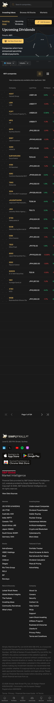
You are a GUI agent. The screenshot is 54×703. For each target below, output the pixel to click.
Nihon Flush (13, 247)
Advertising (34, 567)
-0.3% (46, 139)
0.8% (46, 175)
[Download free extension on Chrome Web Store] (16, 462)
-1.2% (46, 166)
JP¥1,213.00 (34, 148)
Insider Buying (35, 514)
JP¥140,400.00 (35, 139)
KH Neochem (13, 167)
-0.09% (47, 255)
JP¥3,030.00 (34, 228)
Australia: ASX (8, 514)
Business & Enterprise (38, 625)
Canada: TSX (7, 521)
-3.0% (46, 148)
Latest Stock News (9, 590)
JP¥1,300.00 (34, 237)
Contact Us (33, 602)
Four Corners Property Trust (18, 114)
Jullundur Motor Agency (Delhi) (18, 211)
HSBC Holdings (8, 552)
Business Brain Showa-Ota (18, 300)
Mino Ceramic (14, 238)
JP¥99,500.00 (35, 175)
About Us (33, 590)
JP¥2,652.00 (34, 290)
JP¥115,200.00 (35, 255)
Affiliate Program (36, 621)
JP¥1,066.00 (34, 299)
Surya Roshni (13, 158)
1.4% (45, 193)
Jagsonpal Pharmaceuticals (18, 203)
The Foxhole (7, 598)
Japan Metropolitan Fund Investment (18, 256)
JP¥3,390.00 (34, 166)
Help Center (34, 606)
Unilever (5, 560)
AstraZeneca (7, 548)
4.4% (46, 201)
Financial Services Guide (25, 693)
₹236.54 (32, 201)
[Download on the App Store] (11, 455)
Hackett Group (14, 96)
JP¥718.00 (33, 246)
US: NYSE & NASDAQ (11, 506)
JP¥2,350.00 (34, 130)
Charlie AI (33, 629)
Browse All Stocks (28, 12)
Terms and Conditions (38, 636)
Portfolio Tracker (36, 548)
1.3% (45, 184)
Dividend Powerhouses (38, 510)
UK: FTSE (6, 510)
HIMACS (12, 149)
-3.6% (46, 264)
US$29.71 (33, 122)
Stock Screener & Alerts (39, 552)
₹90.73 (32, 210)
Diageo (5, 564)
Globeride (12, 185)
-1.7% (46, 299)
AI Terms (39, 693)
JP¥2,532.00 (34, 184)
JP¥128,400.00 (35, 193)
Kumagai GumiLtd (15, 282)
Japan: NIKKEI (8, 529)
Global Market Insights (11, 594)
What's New (7, 610)
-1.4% (46, 157)
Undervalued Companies (39, 506)
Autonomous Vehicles (37, 521)
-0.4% (46, 104)
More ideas (33, 537)
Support (32, 613)
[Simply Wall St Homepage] (5, 4)
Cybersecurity (35, 533)
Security (32, 598)
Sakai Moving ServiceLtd (17, 229)
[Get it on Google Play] (31, 455)
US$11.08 (33, 95)
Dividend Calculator (37, 560)
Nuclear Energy (35, 518)
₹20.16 (31, 272)
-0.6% (46, 272)
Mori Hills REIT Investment (18, 194)
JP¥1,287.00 (34, 281)
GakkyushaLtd (14, 220)
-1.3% (46, 122)
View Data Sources (9, 493)
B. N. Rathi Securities (16, 274)
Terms (4, 693)
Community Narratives (11, 606)
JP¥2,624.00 (34, 219)
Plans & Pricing (35, 564)
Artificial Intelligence (37, 525)
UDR (10, 105)
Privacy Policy (35, 632)
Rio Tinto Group (8, 567)
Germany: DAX (8, 537)
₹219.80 (32, 157)
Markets (43, 12)
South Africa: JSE (9, 525)
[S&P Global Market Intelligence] (14, 474)
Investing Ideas (9, 12)
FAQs (31, 610)
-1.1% (45, 237)
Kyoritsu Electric (14, 132)
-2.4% (46, 130)
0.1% (45, 219)
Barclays (5, 579)
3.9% (46, 95)
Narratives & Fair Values (38, 556)
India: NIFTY (7, 518)
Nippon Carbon (14, 265)
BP (3, 575)
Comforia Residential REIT (18, 176)
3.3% (46, 210)
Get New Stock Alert (15, 41)
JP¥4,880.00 (34, 264)
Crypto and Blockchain (38, 529)
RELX (4, 571)
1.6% (45, 246)
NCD (10, 291)
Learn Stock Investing (38, 617)
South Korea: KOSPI (10, 533)
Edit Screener (45, 22)
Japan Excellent (14, 141)
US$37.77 (33, 104)
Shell (4, 556)
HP (10, 123)
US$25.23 (33, 113)
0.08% (46, 113)
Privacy (11, 693)
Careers (32, 594)
